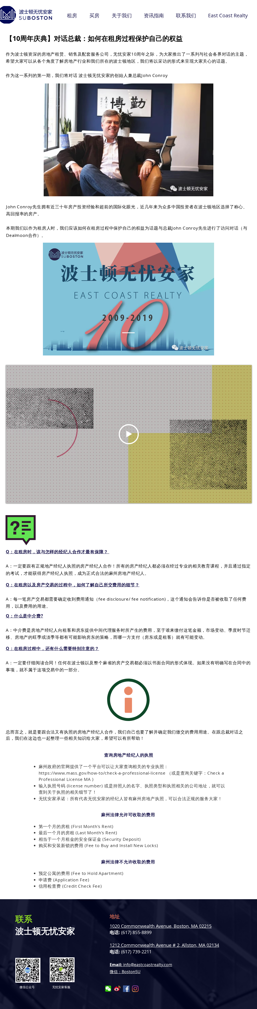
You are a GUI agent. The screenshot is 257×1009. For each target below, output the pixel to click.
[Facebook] (126, 988)
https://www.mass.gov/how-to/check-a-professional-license (102, 773)
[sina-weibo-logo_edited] (117, 988)
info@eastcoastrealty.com (147, 964)
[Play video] (129, 434)
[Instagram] (135, 988)
